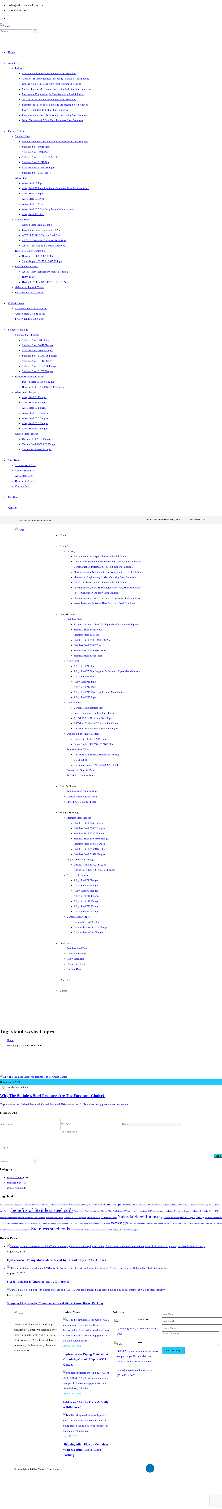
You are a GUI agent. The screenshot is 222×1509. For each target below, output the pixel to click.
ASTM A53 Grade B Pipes (158, 1205)
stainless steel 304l (35, 1104)
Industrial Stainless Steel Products (31, 1218)
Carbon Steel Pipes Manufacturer (87, 1211)
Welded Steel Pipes (130, 1230)
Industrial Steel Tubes (54, 1218)
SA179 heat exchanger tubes (49, 1223)
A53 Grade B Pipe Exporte (11, 1205)
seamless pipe (120, 1223)
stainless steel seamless (118, 1104)
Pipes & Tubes (15, 1177)
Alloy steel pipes (114, 1204)
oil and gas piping (192, 1217)
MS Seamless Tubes (109, 1218)
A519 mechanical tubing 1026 (81, 1205)
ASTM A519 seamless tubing (196, 1205)
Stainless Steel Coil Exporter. (18, 1230)
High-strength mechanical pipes (186, 1211)
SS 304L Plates (180, 1223)
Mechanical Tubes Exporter (75, 1218)
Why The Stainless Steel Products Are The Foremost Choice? (52, 1095)
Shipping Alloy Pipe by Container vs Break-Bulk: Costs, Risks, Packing (55, 1303)
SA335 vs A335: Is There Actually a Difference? (39, 1281)
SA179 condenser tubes (28, 1223)
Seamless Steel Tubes (154, 1223)
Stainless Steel (14, 1182)
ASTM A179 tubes (176, 1205)
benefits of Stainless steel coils (42, 1210)
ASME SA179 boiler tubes (136, 1205)
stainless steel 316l (75, 1104)
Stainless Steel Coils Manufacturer (84, 1230)
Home (10, 1040)
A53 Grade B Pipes (29, 1205)
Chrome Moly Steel (109, 1211)
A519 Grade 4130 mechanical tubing (53, 1205)
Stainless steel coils (50, 1228)
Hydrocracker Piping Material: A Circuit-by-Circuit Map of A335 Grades (56, 1260)
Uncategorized (15, 1187)
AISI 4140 (98, 1205)
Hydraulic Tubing (207, 1211)
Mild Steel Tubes (93, 1218)
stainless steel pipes (95, 1104)
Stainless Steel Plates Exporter (110, 1230)
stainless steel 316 (55, 1104)
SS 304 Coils (169, 1223)
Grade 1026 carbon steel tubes (129, 1211)
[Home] (19, 529)
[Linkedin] (150, 1468)
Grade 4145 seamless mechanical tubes (157, 1211)
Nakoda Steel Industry (140, 1216)
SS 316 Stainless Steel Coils (198, 1223)
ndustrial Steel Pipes (172, 1218)
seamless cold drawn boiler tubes (75, 1223)
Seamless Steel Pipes (137, 1223)
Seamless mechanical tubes (99, 1223)
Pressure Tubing (11, 1223)
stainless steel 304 (15, 1104)
